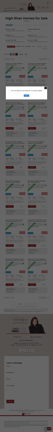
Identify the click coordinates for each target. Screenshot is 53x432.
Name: (8, 366)
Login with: (6, 54)
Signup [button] (21, 54)
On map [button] (37, 46)
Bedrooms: (9, 35)
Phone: (8, 379)
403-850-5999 (10, 8)
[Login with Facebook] (11, 55)
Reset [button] (44, 46)
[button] (12, 8)
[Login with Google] (14, 55)
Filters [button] (44, 48)
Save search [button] (10, 46)
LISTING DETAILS (10, 128)
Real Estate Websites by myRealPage (26, 411)
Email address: (10, 372)
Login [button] (26, 54)
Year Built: (10, 40)
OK (26, 95)
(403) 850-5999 (9, 134)
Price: (10, 29)
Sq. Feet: (32, 40)
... (31, 304)
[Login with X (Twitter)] (17, 55)
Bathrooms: (32, 35)
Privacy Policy (40, 410)
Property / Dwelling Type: (34, 29)
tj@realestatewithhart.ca (13, 10)
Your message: (10, 385)
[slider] (6, 31)
